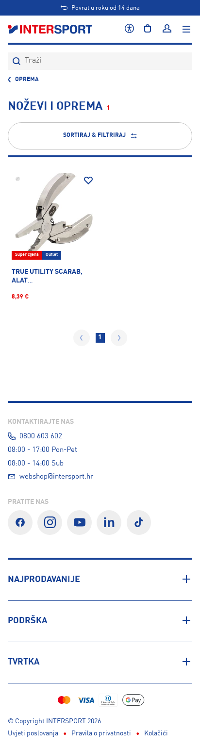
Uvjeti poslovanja (33, 733)
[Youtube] (79, 522)
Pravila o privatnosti (101, 733)
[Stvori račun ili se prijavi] (167, 29)
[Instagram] (49, 522)
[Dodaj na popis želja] (88, 180)
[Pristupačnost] (129, 29)
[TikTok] (139, 522)
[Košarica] (147, 29)
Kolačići (156, 733)
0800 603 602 (40, 436)
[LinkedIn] (109, 522)
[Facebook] (20, 522)
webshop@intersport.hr (56, 477)
